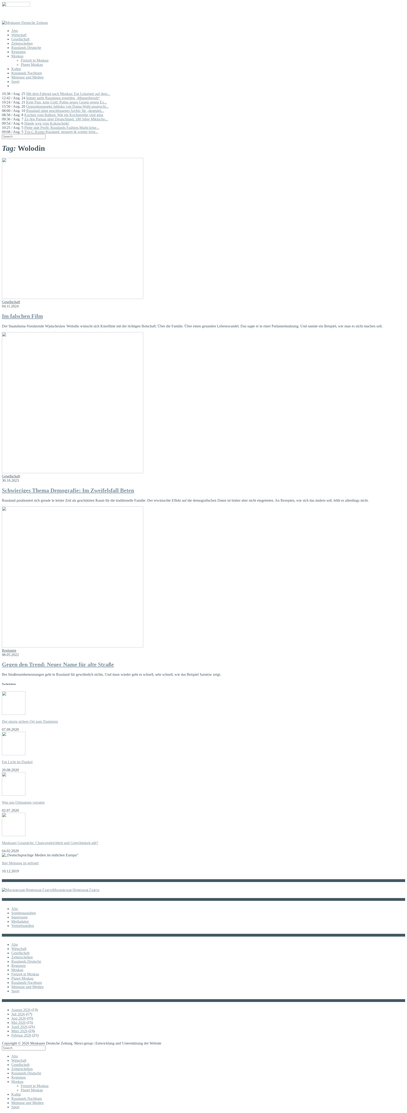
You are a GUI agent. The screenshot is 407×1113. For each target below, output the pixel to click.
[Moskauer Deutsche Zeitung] (25, 23)
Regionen (18, 52)
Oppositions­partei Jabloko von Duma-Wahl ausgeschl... (67, 106)
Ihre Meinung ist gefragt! (20, 863)
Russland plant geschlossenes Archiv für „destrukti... (65, 111)
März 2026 (19, 1031)
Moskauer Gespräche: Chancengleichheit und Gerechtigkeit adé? (50, 843)
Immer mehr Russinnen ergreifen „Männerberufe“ (63, 98)
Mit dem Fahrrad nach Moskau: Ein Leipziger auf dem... (68, 94)
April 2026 (19, 1027)
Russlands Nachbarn (26, 73)
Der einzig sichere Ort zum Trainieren (30, 721)
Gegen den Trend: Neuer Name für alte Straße (58, 664)
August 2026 (21, 1010)
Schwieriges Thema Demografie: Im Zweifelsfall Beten (68, 490)
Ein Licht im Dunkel (17, 762)
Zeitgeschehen (22, 43)
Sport (15, 81)
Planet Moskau (32, 65)
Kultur (16, 69)
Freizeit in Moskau (35, 60)
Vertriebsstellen (22, 926)
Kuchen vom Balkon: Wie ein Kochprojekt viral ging (63, 115)
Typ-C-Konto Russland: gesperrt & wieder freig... (61, 132)
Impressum (19, 917)
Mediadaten (20, 921)
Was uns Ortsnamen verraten (23, 802)
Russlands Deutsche (26, 48)
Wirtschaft (18, 35)
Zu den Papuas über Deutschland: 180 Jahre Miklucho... (66, 119)
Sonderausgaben (23, 913)
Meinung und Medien (27, 77)
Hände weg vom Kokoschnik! (46, 123)
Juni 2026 (18, 1018)
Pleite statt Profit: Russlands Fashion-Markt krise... (61, 128)
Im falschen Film (22, 316)
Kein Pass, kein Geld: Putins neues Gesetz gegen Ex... (66, 102)
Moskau (17, 56)
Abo (14, 31)
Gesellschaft (20, 39)
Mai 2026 (18, 1023)
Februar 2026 (21, 1035)
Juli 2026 (18, 1014)
